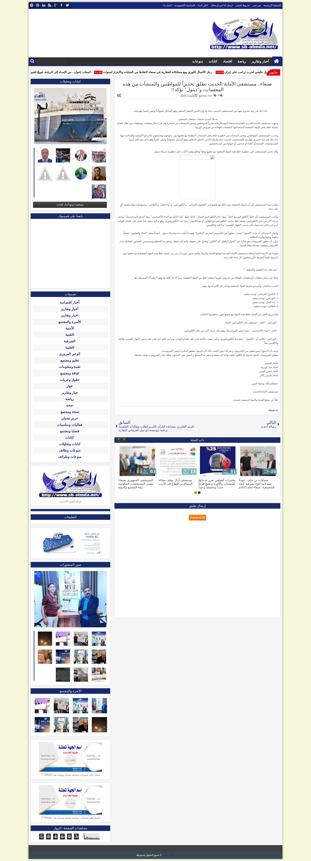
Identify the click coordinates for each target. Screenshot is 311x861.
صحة (69, 405)
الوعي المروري (69, 354)
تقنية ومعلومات (69, 366)
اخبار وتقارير (69, 315)
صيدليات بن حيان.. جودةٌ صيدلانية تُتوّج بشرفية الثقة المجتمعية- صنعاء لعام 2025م (256, 483)
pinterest (31, 5)
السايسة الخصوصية (185, 5)
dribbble (37, 5)
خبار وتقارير (69, 392)
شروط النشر (243, 5)
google (55, 5)
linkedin (43, 5)
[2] (195, 492)
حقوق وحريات (70, 379)
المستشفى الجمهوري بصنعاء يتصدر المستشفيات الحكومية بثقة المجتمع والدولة (135, 483)
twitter (67, 5)
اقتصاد (227, 61)
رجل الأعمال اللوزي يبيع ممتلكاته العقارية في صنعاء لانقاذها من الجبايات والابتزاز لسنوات (164, 72)
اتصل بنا (167, 5)
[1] (199, 492)
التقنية (69, 334)
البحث (32, 61)
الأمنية (69, 328)
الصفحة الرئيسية (272, 5)
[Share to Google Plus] (123, 449)
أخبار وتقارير (260, 61)
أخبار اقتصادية (69, 302)
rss (49, 5)
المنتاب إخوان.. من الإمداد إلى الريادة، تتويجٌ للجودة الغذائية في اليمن (55, 72)
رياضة (242, 61)
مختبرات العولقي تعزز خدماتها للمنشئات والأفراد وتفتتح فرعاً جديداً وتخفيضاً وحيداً (217, 483)
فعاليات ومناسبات (69, 424)
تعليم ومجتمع (70, 360)
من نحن (257, 5)
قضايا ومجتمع (69, 431)
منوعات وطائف (70, 450)
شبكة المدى (168, 855)
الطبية (69, 347)
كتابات (213, 61)
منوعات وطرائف (69, 456)
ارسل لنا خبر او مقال (222, 5)
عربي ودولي (69, 418)
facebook (61, 5)
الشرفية (69, 341)
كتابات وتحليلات (70, 444)
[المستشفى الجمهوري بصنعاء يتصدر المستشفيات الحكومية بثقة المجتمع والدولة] (137, 461)
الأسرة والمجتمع (69, 322)
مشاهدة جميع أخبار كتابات (70, 204)
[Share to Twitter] (127, 449)
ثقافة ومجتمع (69, 373)
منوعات (197, 61)
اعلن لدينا (203, 5)
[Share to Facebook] (132, 449)
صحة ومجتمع (205, 95)
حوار (69, 386)
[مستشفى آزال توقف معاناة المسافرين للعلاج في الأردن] (177, 461)
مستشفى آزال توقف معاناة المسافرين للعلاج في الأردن (175, 481)
